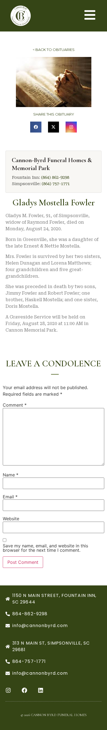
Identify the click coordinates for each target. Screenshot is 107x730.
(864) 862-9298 (55, 177)
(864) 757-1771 (56, 183)
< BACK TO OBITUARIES (54, 49)
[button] (35, 127)
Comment (15, 405)
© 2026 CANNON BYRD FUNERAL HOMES (54, 715)
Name (10, 475)
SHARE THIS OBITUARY (53, 114)
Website (11, 518)
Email (10, 497)
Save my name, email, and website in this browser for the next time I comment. (45, 548)
